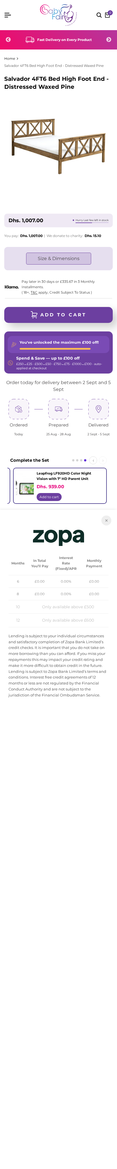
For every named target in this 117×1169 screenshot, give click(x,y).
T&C (34, 292)
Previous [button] (8, 40)
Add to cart (78, 497)
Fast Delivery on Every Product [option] (64, 40)
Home (9, 58)
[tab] (73, 460)
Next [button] (109, 40)
